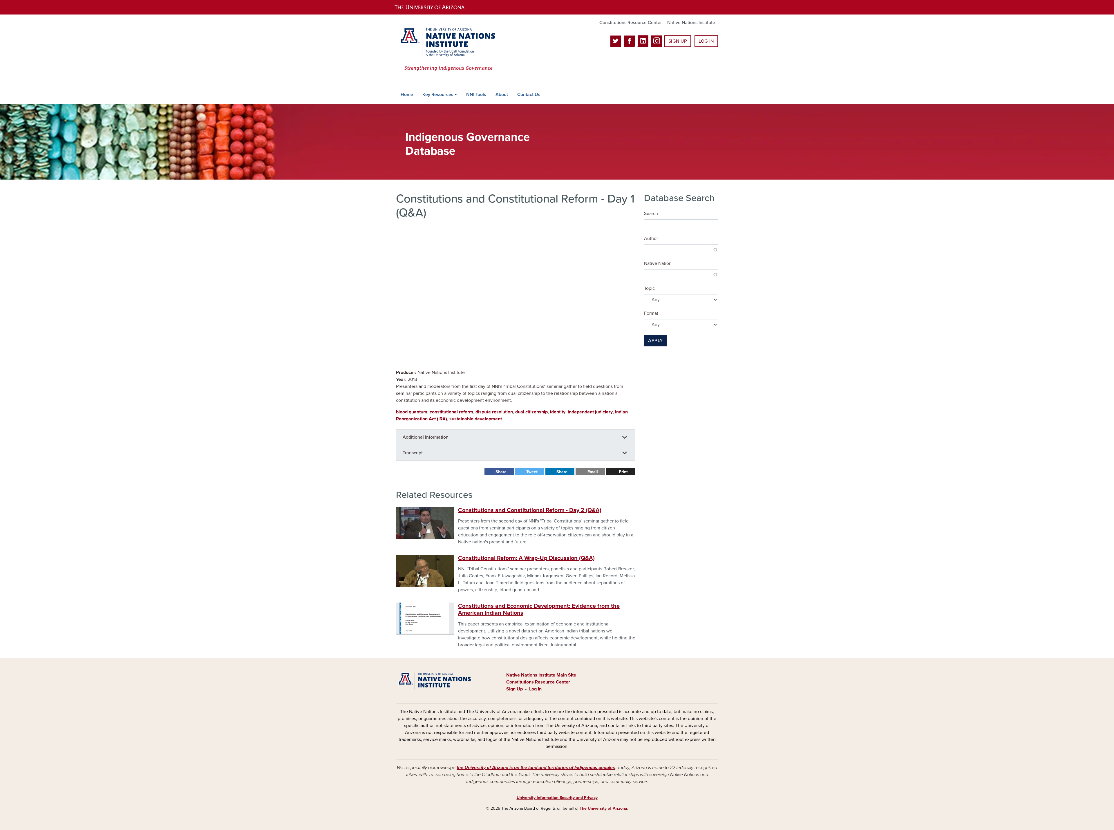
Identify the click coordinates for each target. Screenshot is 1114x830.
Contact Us (528, 94)
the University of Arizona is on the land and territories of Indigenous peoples (536, 768)
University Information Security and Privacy (557, 797)
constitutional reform (451, 412)
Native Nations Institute (691, 23)
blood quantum (411, 412)
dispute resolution (494, 412)
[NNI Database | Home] (447, 49)
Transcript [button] (413, 453)
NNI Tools (476, 94)
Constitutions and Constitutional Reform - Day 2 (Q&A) (529, 510)
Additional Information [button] (426, 437)
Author (651, 238)
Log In (706, 41)
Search (651, 213)
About (501, 94)
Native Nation (658, 263)
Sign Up (677, 41)
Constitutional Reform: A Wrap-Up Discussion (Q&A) (526, 558)
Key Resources (437, 94)
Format (651, 313)
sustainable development (475, 419)
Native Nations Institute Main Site (541, 675)
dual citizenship (531, 412)
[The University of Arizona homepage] (435, 7)
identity (557, 412)
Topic (649, 288)
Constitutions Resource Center (630, 23)
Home (407, 94)
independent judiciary (590, 412)
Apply (655, 340)
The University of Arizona (603, 808)
